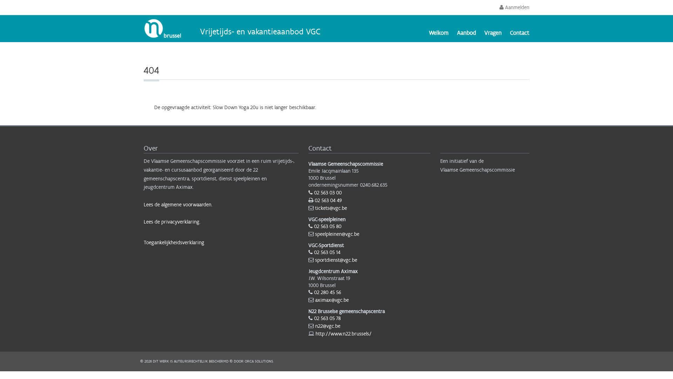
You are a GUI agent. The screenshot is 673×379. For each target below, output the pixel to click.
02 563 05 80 (327, 226)
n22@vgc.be (327, 326)
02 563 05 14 (327, 252)
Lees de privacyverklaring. (172, 222)
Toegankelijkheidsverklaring (174, 242)
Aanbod (466, 32)
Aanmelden (516, 7)
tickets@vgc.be (331, 208)
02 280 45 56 (327, 292)
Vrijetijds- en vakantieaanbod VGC (260, 31)
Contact (519, 32)
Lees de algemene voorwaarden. (178, 204)
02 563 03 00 (328, 193)
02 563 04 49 (328, 200)
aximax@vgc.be (332, 300)
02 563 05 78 (327, 318)
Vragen (493, 32)
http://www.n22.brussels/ (343, 334)
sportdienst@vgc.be (336, 260)
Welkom (439, 32)
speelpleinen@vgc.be (337, 234)
